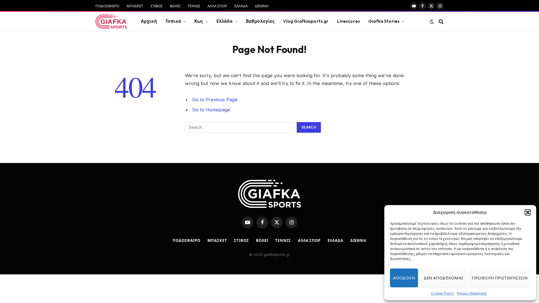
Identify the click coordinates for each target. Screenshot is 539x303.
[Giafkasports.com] (111, 21)
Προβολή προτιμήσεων (499, 278)
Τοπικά (173, 21)
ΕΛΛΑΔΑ (241, 6)
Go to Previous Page (214, 99)
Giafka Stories (383, 21)
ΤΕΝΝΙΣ (194, 6)
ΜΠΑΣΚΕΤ (135, 6)
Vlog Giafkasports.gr (305, 21)
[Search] (441, 21)
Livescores (348, 21)
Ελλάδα (224, 21)
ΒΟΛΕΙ (175, 6)
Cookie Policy (442, 293)
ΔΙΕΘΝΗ (262, 6)
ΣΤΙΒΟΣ (156, 6)
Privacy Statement (472, 293)
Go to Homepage (211, 110)
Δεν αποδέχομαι (443, 278)
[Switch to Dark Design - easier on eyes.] (431, 21)
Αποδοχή (404, 278)
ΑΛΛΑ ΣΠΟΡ (217, 6)
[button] (528, 212)
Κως (198, 21)
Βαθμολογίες (260, 21)
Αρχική (149, 21)
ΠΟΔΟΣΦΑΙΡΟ (107, 6)
